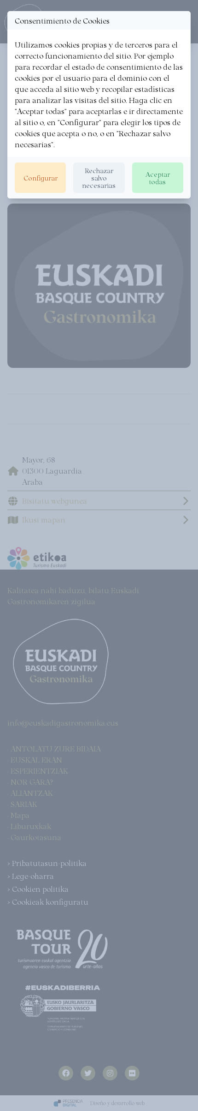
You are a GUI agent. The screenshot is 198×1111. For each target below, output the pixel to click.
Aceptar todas (158, 177)
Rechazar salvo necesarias (99, 177)
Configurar (40, 177)
